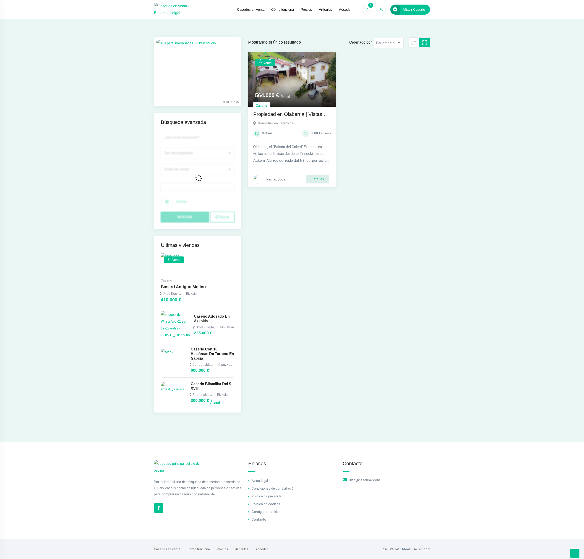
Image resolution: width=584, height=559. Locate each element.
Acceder (345, 9)
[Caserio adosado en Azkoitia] (175, 325)
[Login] (381, 9)
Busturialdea (202, 395)
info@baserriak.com (364, 480)
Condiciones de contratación (273, 488)
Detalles (317, 179)
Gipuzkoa (286, 123)
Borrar (224, 217)
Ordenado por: (361, 42)
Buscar (185, 217)
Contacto (259, 519)
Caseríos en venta (250, 9)
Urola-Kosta (205, 327)
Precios (306, 9)
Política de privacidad (267, 496)
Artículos (325, 9)
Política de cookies (266, 504)
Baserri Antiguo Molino (183, 287)
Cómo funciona (282, 9)
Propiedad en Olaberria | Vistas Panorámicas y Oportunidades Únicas (287, 114)
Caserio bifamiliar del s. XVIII (211, 386)
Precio (166, 185)
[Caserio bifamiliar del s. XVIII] (174, 393)
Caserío (261, 105)
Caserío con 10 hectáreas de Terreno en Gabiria (212, 353)
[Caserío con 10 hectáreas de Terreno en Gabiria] (174, 360)
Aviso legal (260, 481)
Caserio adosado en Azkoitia (212, 318)
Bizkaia (191, 294)
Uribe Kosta (171, 294)
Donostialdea (268, 123)
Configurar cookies (266, 512)
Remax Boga (275, 179)
